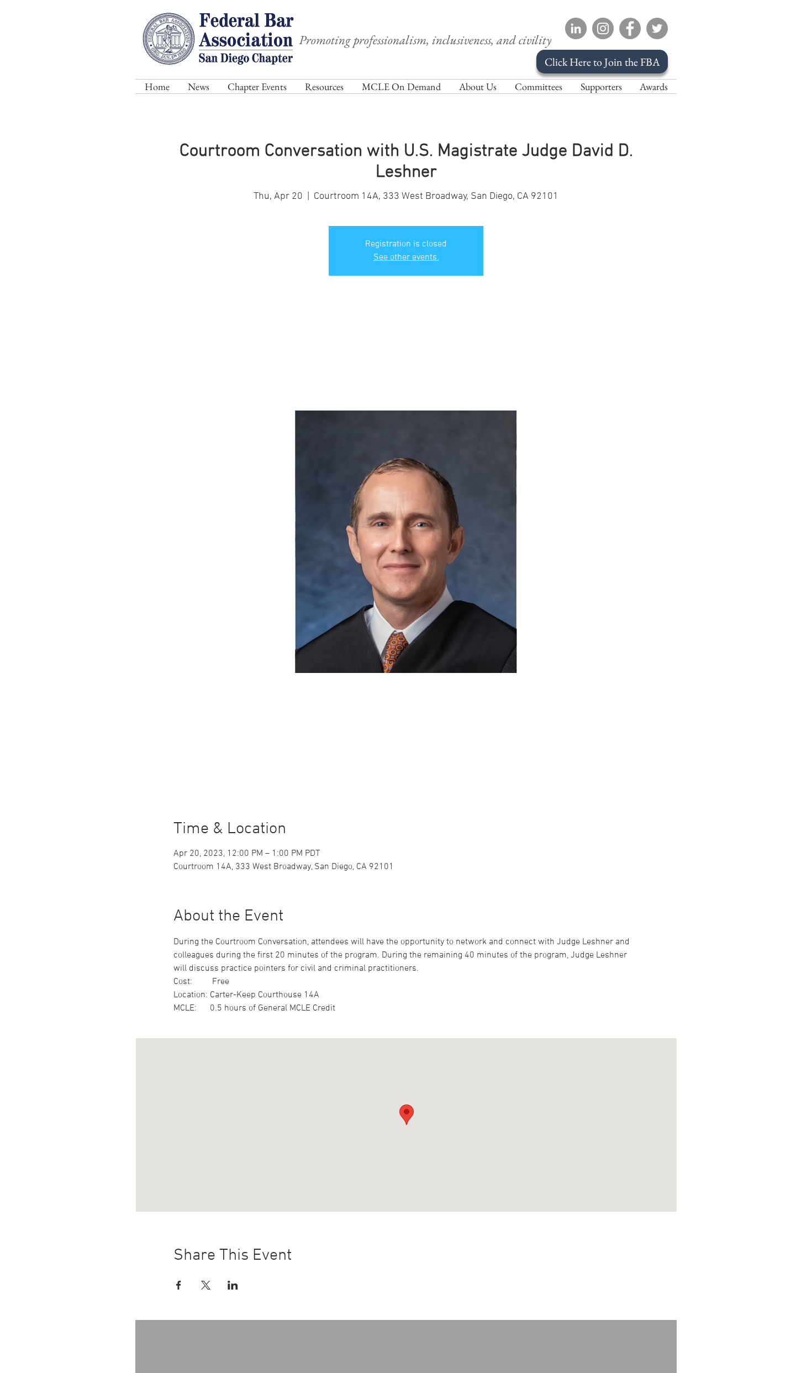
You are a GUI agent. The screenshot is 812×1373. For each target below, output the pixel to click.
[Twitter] (657, 28)
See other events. (406, 257)
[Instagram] (603, 28)
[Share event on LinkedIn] (233, 1285)
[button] (477, 86)
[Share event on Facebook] (178, 1285)
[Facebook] (630, 28)
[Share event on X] (206, 1285)
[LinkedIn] (576, 28)
